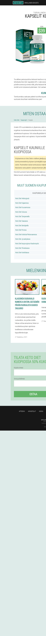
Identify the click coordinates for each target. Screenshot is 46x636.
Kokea (41, 411)
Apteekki (22, 411)
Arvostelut (32, 411)
